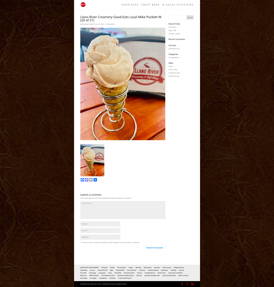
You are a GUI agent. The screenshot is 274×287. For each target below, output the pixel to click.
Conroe (92, 270)
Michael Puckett (88, 24)
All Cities (113, 278)
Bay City (157, 267)
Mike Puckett (94, 275)
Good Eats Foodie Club (152, 275)
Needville (118, 273)
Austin (112, 267)
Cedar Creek (166, 267)
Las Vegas (93, 278)
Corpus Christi (102, 270)
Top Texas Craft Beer (175, 273)
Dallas (131, 267)
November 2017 (174, 49)
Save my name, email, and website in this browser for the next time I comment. (111, 242)
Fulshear (142, 270)
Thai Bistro (172, 27)
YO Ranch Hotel (174, 34)
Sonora (139, 273)
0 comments (110, 24)
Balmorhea (148, 267)
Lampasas (102, 273)
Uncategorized (174, 57)
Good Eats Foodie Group (125, 275)
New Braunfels (129, 273)
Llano (110, 273)
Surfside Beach (150, 273)
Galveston (164, 270)
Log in (171, 66)
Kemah (181, 270)
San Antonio (121, 267)
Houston (104, 267)
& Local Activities (178, 5)
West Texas (162, 273)
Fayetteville (120, 270)
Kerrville (83, 273)
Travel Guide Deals (124, 278)
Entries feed (173, 70)
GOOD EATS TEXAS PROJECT (89, 267)
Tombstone (103, 278)
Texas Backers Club (108, 275)
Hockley (173, 270)
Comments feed (174, 73)
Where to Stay (183, 275)
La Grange (92, 273)
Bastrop (138, 267)
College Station (179, 267)
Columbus (83, 270)
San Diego (83, 278)
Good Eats (129, 5)
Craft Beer (150, 5)
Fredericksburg (153, 270)
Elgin (111, 270)
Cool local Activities (169, 275)
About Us (83, 275)
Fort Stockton (131, 270)
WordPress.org (174, 76)
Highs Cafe (172, 30)
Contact (139, 275)
